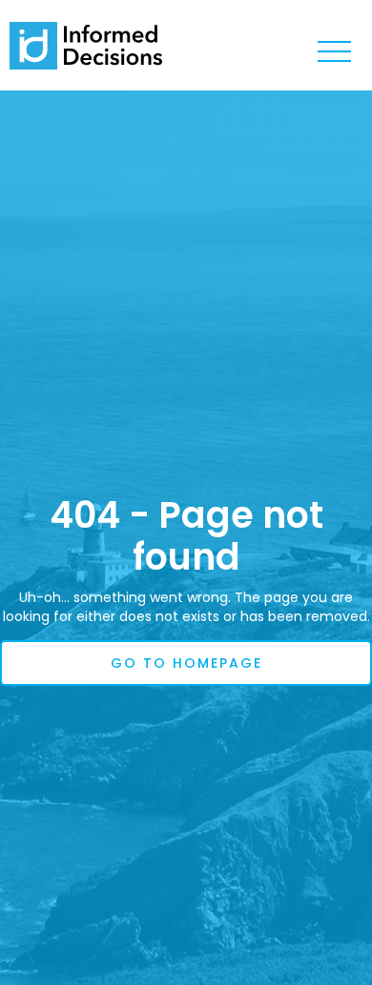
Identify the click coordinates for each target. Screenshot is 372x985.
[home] (86, 46)
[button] (333, 52)
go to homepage (186, 663)
